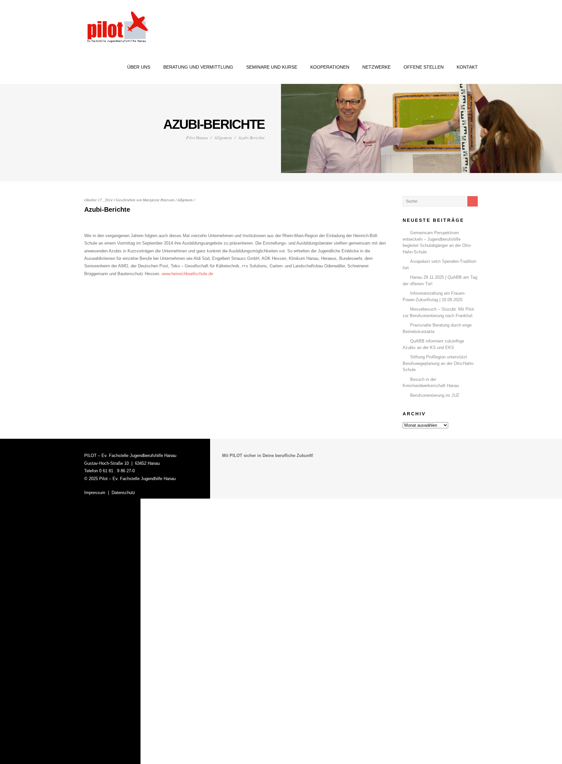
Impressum (94, 492)
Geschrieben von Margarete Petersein (145, 199)
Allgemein (223, 138)
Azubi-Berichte (107, 209)
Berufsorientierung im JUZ (434, 395)
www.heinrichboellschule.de (187, 273)
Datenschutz (123, 492)
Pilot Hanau (197, 138)
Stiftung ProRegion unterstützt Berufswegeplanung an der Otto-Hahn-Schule (438, 363)
